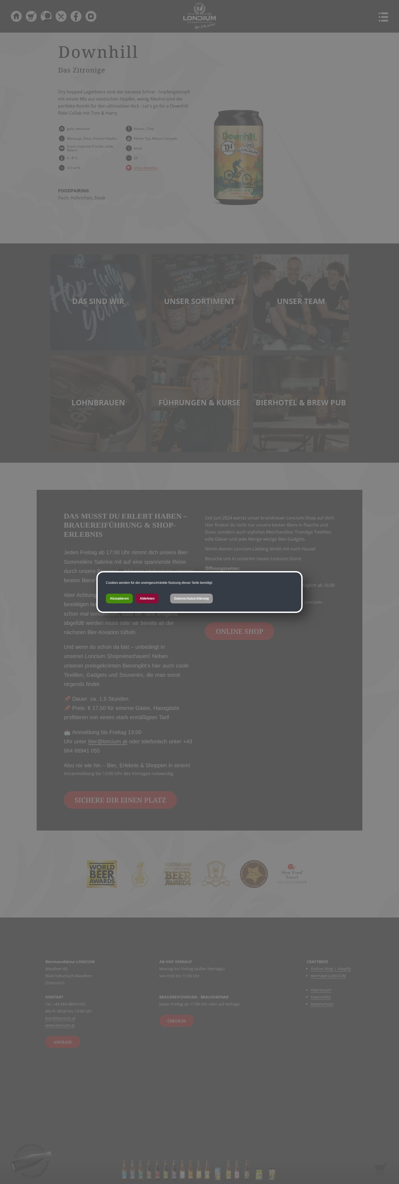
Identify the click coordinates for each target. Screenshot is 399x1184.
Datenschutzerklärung (191, 598)
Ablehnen (147, 598)
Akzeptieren (119, 598)
